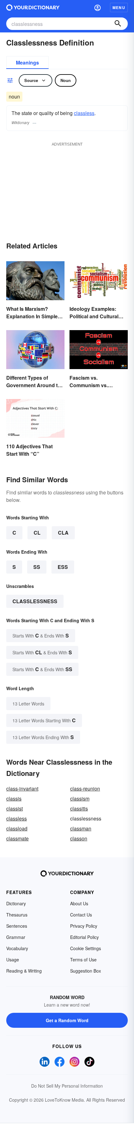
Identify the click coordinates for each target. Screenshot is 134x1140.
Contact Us (81, 915)
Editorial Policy (84, 937)
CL (37, 532)
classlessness (34, 601)
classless (84, 113)
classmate (17, 838)
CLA (63, 532)
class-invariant (22, 788)
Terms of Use (83, 959)
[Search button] (117, 23)
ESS (63, 566)
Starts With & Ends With (40, 635)
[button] (97, 7)
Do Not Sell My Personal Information (67, 1086)
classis (14, 798)
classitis (79, 808)
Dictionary (16, 903)
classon (78, 838)
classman (80, 828)
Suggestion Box (85, 971)
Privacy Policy (83, 926)
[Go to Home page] (33, 7)
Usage (12, 959)
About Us (79, 903)
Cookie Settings (85, 948)
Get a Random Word (67, 1020)
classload (16, 828)
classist (14, 808)
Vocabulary (17, 948)
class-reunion (85, 788)
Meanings (27, 62)
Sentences (16, 926)
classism (79, 798)
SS (36, 566)
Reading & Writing (24, 971)
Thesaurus (16, 915)
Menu (118, 7)
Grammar (15, 937)
